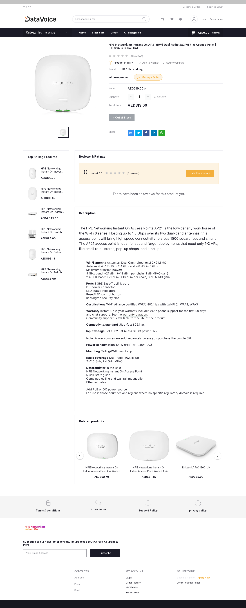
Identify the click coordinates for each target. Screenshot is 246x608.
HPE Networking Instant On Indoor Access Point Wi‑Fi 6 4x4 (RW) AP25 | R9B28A (52, 190)
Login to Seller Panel (188, 582)
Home (82, 32)
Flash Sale (98, 32)
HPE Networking (132, 69)
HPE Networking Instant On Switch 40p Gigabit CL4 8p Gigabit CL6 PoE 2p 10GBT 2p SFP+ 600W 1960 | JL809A (52, 210)
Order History (133, 582)
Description (87, 213)
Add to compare (175, 62)
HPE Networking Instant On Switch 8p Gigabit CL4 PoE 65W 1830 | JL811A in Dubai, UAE (52, 271)
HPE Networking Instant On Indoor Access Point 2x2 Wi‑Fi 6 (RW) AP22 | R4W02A (52, 170)
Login (204, 19)
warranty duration (135, 314)
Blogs (114, 32)
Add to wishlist (150, 62)
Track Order (132, 592)
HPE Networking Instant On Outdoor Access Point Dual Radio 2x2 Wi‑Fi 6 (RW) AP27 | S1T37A (52, 251)
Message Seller (150, 77)
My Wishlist (132, 587)
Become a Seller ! (192, 7)
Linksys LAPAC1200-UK (196, 467)
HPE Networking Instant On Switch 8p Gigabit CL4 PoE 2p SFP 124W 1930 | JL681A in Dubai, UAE (52, 231)
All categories (132, 32)
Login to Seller (215, 7)
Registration (216, 19)
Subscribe (105, 553)
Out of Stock (123, 117)
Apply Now (204, 577)
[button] (180, 19)
